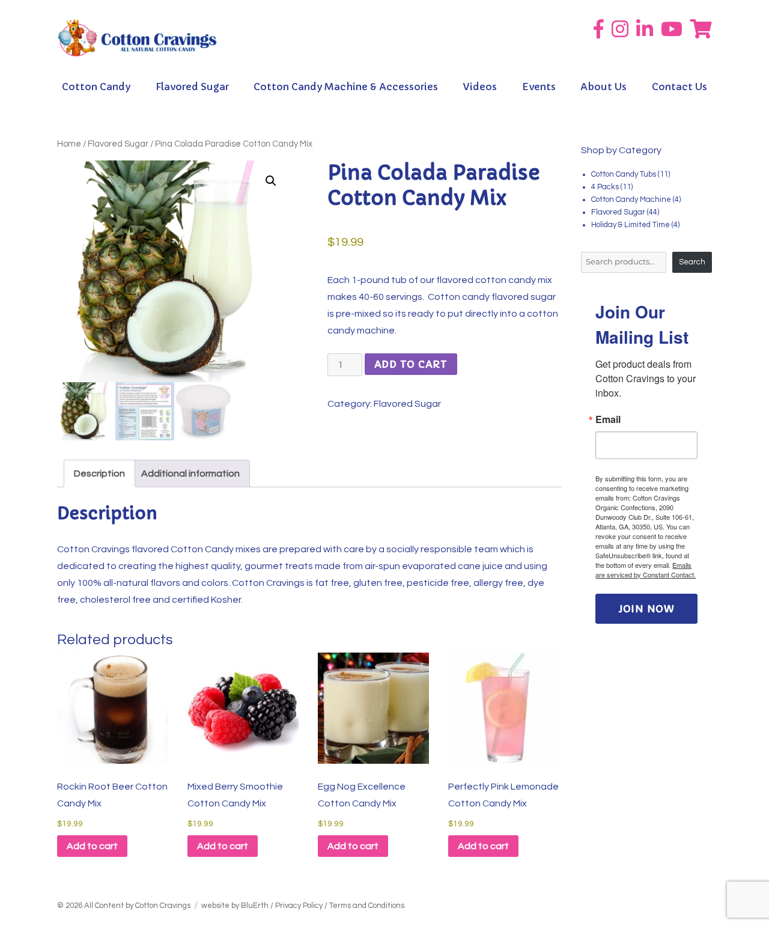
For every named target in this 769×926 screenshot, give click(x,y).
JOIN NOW (647, 609)
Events (539, 87)
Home (69, 143)
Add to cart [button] (92, 846)
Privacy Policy (299, 905)
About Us (603, 87)
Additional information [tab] (190, 473)
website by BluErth (235, 905)
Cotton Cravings (162, 905)
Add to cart (411, 364)
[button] (271, 181)
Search (692, 262)
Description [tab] (99, 473)
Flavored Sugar (192, 87)
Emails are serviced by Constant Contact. (645, 569)
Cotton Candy (96, 87)
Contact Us (679, 87)
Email (608, 419)
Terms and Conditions (366, 905)
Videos (480, 87)
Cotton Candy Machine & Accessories (346, 87)
